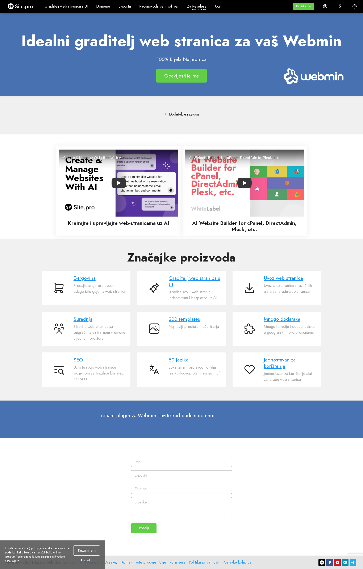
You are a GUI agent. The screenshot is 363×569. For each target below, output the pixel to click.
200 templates (184, 319)
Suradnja (83, 319)
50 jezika (178, 360)
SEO (78, 360)
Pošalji (144, 528)
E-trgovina (85, 278)
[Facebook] (329, 562)
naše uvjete (12, 561)
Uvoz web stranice (283, 278)
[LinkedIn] (345, 562)
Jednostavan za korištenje (280, 363)
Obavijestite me (181, 75)
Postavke (86, 560)
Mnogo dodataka (282, 319)
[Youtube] (337, 562)
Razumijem (87, 550)
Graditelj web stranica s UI (194, 281)
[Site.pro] (321, 562)
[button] (303, 6)
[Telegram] (353, 562)
